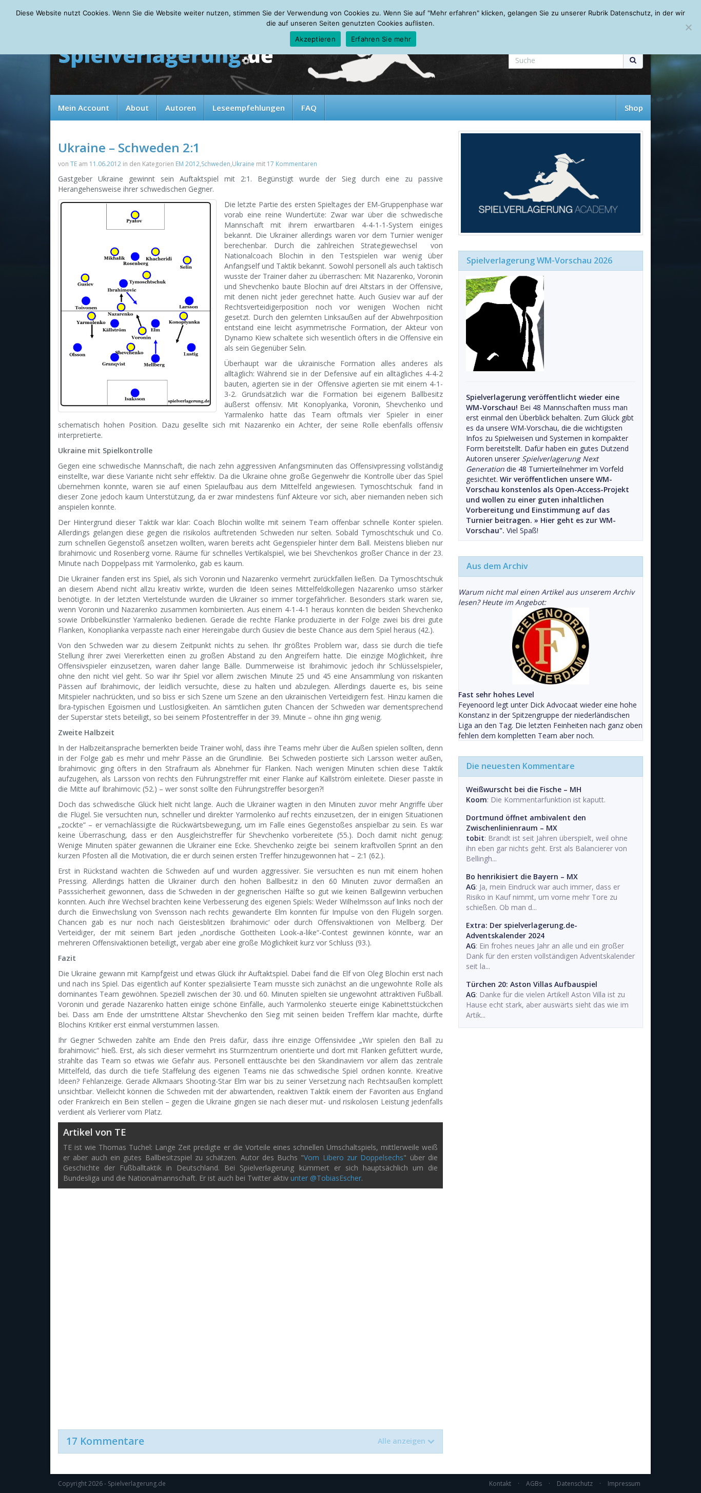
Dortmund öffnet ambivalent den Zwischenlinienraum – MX (526, 823)
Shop (634, 108)
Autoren (180, 108)
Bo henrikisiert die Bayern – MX (522, 876)
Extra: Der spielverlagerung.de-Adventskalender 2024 (521, 930)
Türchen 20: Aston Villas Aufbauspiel (531, 984)
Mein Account (83, 108)
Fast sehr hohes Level (496, 694)
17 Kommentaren (292, 163)
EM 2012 (188, 163)
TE (73, 163)
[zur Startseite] (166, 57)
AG (471, 887)
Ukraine (243, 163)
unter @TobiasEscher (325, 1178)
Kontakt (500, 1483)
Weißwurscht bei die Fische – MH (523, 789)
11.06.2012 (105, 163)
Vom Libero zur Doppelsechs (353, 1157)
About (137, 108)
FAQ (309, 108)
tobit (475, 838)
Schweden (215, 163)
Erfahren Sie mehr (381, 39)
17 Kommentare (245, 1441)
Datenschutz (575, 1483)
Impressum (624, 1483)
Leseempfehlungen (248, 108)
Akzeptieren (315, 39)
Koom (476, 799)
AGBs (534, 1483)
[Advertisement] (250, 1303)
